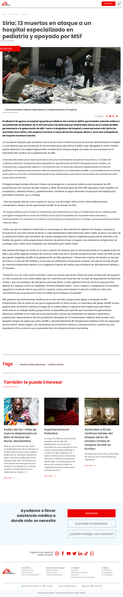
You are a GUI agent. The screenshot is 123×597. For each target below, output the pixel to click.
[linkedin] (80, 553)
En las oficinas (107, 572)
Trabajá (105, 568)
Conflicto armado (56, 364)
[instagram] (57, 553)
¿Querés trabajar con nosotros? (92, 534)
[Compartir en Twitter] (110, 116)
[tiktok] (86, 553)
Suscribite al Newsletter (91, 524)
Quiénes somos (27, 570)
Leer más (8, 478)
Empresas (75, 575)
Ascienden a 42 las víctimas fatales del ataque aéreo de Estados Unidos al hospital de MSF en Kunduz (99, 439)
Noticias (24, 14)
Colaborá (75, 568)
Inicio (4, 14)
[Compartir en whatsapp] (113, 116)
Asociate (92, 513)
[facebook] (63, 553)
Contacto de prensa (54, 575)
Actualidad (14, 14)
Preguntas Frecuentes (46, 593)
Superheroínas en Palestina (56, 431)
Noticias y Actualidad (55, 568)
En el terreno (106, 570)
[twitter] (74, 553)
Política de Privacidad (64, 593)
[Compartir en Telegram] (117, 116)
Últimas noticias (52, 570)
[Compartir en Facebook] (107, 116)
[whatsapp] (92, 553)
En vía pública (107, 575)
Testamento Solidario (79, 572)
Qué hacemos (27, 572)
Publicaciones (51, 572)
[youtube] (69, 553)
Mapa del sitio (80, 593)
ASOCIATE (108, 4)
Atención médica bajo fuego (33, 364)
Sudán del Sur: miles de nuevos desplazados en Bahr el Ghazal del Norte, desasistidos (20, 435)
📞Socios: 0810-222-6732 (92, 586)
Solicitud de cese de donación (83, 577)
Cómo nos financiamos (30, 575)
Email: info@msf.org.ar (67, 586)
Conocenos (26, 568)
